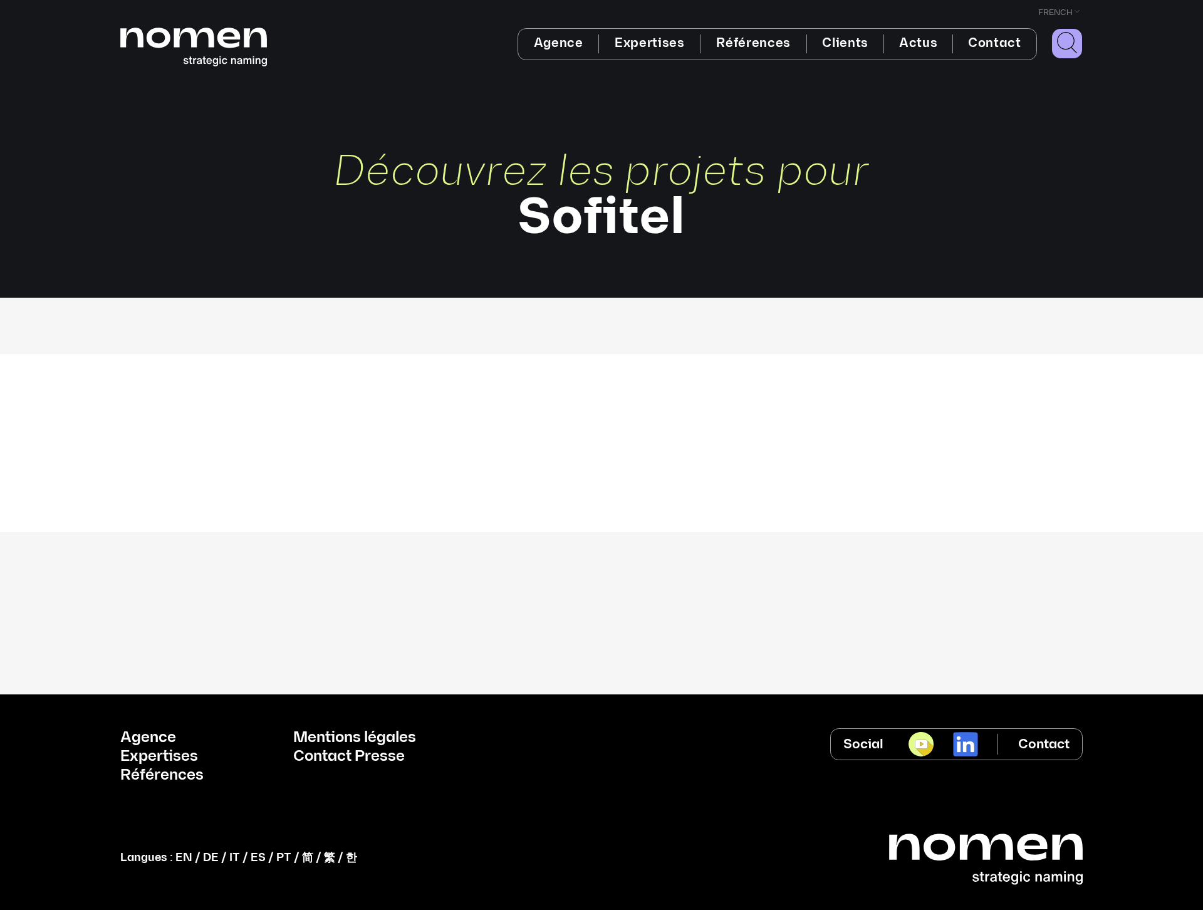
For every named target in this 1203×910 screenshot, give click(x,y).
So (601, 376)
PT (283, 857)
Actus (918, 43)
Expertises (650, 43)
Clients (845, 43)
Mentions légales (354, 737)
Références (753, 43)
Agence (558, 43)
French (1055, 13)
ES (258, 857)
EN (183, 857)
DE (211, 857)
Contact (994, 43)
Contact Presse (349, 756)
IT (234, 857)
